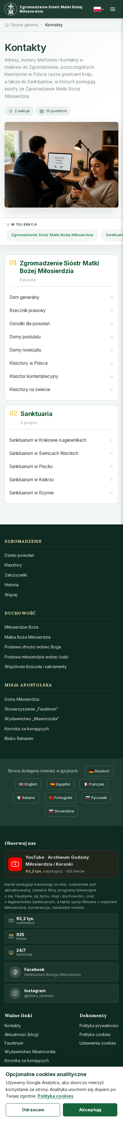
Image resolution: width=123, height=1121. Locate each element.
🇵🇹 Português (60, 797)
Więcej (11, 594)
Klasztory (13, 565)
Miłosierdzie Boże (22, 627)
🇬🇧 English (28, 784)
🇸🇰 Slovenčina (61, 811)
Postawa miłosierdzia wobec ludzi (36, 656)
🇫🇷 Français (93, 784)
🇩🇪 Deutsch (99, 771)
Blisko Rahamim (19, 738)
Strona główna (24, 24)
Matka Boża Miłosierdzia (28, 637)
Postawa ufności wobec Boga (33, 646)
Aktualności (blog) (22, 1034)
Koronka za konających (27, 728)
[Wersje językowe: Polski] (99, 9)
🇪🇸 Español (60, 784)
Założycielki (16, 575)
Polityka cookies (95, 1034)
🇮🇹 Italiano (26, 797)
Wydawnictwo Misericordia (30, 1051)
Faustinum (14, 1043)
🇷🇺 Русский (96, 797)
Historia (12, 584)
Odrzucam (33, 1109)
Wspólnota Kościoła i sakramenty (36, 666)
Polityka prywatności (99, 1025)
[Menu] (112, 9)
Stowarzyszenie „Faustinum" (31, 708)
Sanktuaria (37, 413)
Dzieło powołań (19, 555)
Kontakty (13, 1025)
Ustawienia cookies (98, 1043)
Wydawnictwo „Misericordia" (32, 718)
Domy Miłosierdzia (22, 699)
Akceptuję (90, 1109)
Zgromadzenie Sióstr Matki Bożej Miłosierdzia (52, 234)
